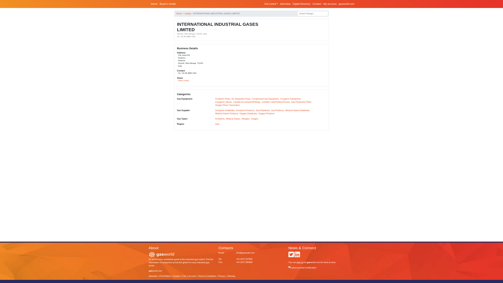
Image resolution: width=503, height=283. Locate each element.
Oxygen (254, 119)
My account (330, 3)
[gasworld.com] (162, 254)
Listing (188, 13)
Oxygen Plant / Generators (227, 105)
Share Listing (183, 80)
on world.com (308, 262)
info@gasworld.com (245, 253)
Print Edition (165, 276)
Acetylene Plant (222, 99)
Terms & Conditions (207, 276)
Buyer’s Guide (168, 3)
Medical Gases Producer (226, 113)
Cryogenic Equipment (290, 99)
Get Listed (270, 3)
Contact (317, 3)
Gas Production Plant (301, 102)
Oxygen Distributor (248, 113)
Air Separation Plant (240, 99)
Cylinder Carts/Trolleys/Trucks (276, 102)
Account (192, 276)
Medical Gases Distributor (297, 110)
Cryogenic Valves (223, 102)
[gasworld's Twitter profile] (291, 256)
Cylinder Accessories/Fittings (246, 102)
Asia (217, 124)
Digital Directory (301, 3)
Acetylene (220, 119)
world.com (155, 271)
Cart (184, 276)
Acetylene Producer (245, 110)
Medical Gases (233, 119)
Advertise (285, 3)
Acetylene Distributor (224, 110)
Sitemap (231, 276)
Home (154, 3)
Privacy (221, 276)
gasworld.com (346, 3)
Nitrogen (246, 119)
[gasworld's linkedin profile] (297, 256)
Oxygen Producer (266, 113)
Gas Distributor (263, 110)
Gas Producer (277, 110)
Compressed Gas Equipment (265, 99)
